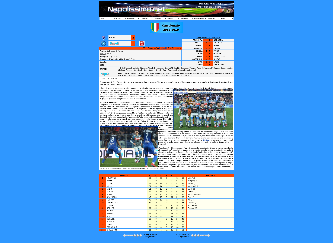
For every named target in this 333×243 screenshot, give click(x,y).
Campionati (131, 18)
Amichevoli (211, 18)
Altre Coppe (184, 18)
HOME (102, 18)
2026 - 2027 (117, 18)
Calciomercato (199, 18)
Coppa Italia (144, 18)
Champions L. (158, 18)
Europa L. (171, 18)
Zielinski (163, 48)
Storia (223, 18)
